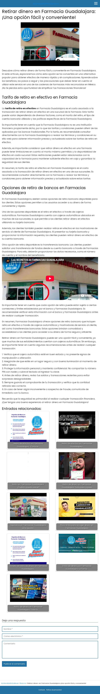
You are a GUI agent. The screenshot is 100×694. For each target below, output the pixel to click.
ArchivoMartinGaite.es (46, 3)
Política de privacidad (54, 690)
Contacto (42, 690)
